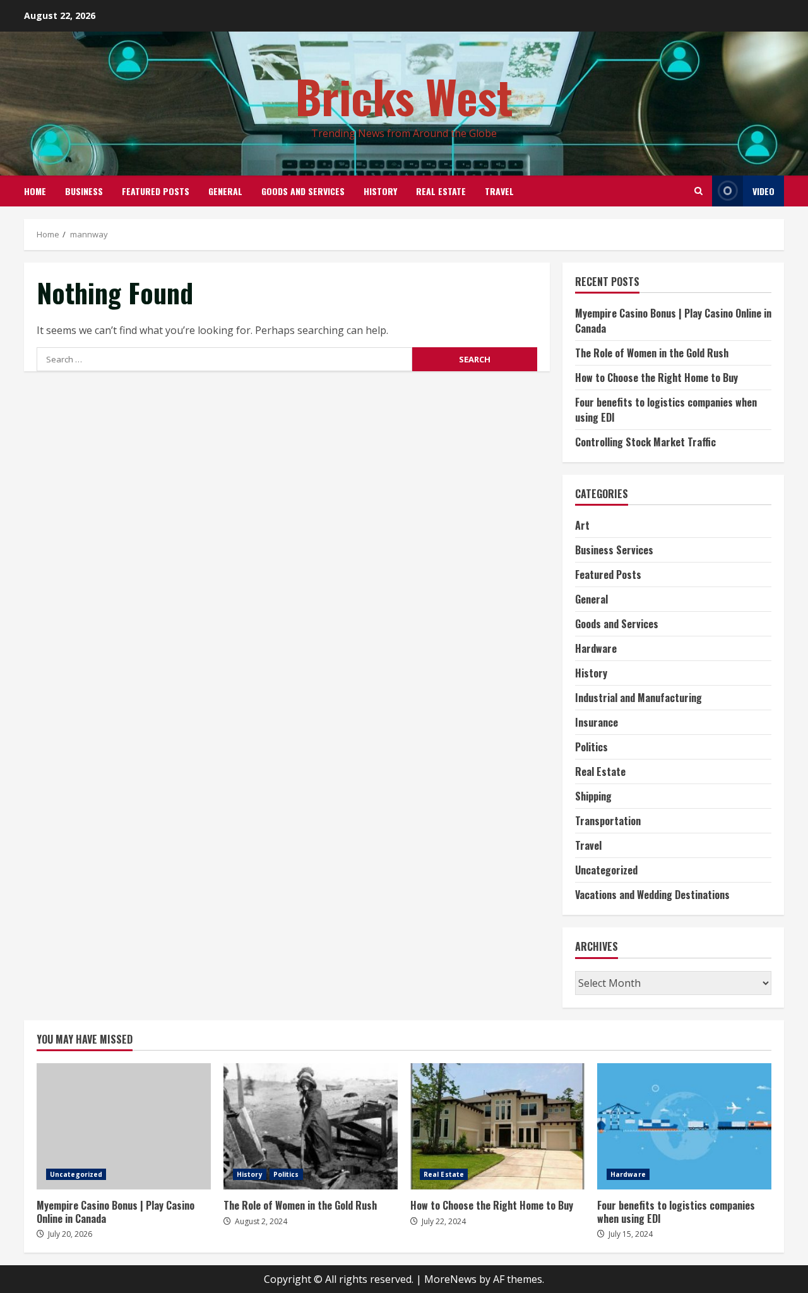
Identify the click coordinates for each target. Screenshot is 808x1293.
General (225, 191)
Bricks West (404, 95)
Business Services (614, 549)
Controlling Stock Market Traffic (645, 442)
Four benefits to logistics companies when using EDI (684, 1126)
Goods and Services (303, 191)
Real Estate (441, 191)
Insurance (596, 722)
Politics (591, 746)
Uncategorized (606, 870)
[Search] (698, 191)
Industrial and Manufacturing (638, 697)
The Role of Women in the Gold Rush (651, 352)
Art (582, 525)
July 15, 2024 (631, 1234)
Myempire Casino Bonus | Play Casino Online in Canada (124, 1126)
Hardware (596, 648)
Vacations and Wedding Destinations (652, 894)
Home (35, 191)
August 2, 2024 (261, 1221)
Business (84, 191)
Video (763, 191)
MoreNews (450, 1279)
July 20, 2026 (70, 1234)
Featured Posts (155, 191)
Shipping (593, 796)
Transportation (608, 820)
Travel (499, 191)
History (380, 191)
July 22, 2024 (444, 1221)
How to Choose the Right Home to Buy (656, 377)
